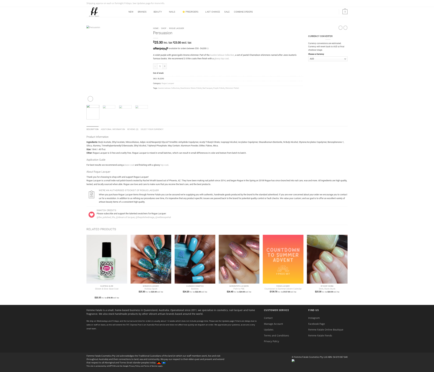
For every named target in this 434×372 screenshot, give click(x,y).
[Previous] (92, 64)
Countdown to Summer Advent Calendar (283, 289)
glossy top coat (221, 58)
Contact (268, 317)
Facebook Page (316, 323)
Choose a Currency (316, 54)
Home (156, 28)
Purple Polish (218, 88)
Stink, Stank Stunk (327, 289)
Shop (163, 28)
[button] (333, 12)
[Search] (326, 11)
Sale (227, 12)
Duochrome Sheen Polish (191, 88)
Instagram (314, 317)
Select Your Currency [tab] (152, 129)
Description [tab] (92, 129)
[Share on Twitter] (158, 94)
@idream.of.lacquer (125, 217)
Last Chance (212, 12)
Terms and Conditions (276, 335)
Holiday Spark (150, 289)
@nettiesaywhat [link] (163, 217)
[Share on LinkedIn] (168, 94)
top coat (164, 165)
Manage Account (273, 323)
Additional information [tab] (113, 129)
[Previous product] (345, 28)
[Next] (142, 64)
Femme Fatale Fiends (320, 335)
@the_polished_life (106, 217)
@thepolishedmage (145, 217)
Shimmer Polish (232, 88)
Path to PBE (238, 289)
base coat (129, 165)
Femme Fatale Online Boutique (325, 329)
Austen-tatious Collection (222, 55)
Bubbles (195, 289)
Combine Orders (243, 12)
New (131, 12)
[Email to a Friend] (162, 94)
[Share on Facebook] (155, 94)
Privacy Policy (271, 341)
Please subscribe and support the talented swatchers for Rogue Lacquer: (131, 213)
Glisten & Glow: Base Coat (107, 289)
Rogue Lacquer (176, 28)
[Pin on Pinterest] (165, 94)
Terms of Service (150, 366)
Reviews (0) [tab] (132, 129)
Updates (268, 329)
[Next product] (340, 28)
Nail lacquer (207, 88)
